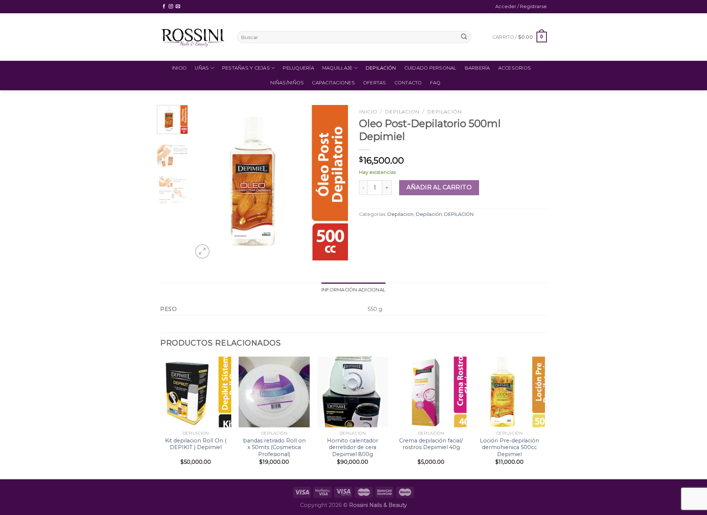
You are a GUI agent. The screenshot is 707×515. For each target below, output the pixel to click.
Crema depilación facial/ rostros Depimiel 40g (431, 444)
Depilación (381, 68)
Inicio (179, 68)
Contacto (408, 82)
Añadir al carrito (439, 187)
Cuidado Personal (430, 68)
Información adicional (353, 289)
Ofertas (374, 82)
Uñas (202, 68)
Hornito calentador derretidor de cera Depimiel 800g (352, 447)
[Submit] (464, 37)
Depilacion (402, 112)
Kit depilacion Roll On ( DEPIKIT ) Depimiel (195, 444)
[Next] (335, 182)
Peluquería (298, 68)
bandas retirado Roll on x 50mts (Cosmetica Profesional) (274, 447)
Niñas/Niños (287, 82)
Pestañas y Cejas (246, 68)
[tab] (353, 290)
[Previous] (205, 182)
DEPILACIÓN (444, 112)
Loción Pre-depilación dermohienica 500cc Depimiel (509, 447)
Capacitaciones (333, 82)
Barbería (477, 68)
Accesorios (514, 68)
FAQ (435, 82)
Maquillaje (337, 68)
